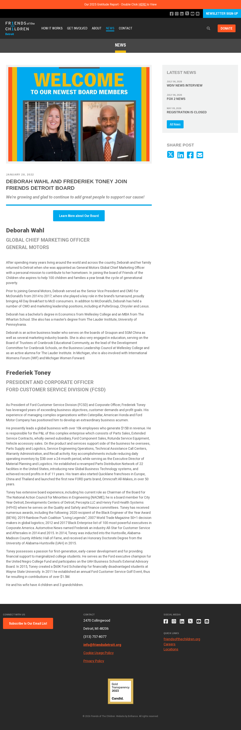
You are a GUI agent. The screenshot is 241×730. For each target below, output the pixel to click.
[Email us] (197, 14)
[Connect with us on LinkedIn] (182, 14)
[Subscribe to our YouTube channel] (192, 14)
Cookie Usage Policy (98, 653)
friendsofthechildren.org (182, 639)
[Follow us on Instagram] (176, 14)
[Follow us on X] (187, 14)
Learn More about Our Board (79, 215)
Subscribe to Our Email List (28, 623)
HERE (143, 4)
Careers (169, 644)
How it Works (52, 28)
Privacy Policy (93, 661)
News (110, 28)
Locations (171, 649)
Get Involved (77, 28)
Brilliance (133, 716)
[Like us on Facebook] (171, 14)
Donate (227, 28)
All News (175, 124)
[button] (208, 28)
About (96, 28)
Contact (125, 28)
